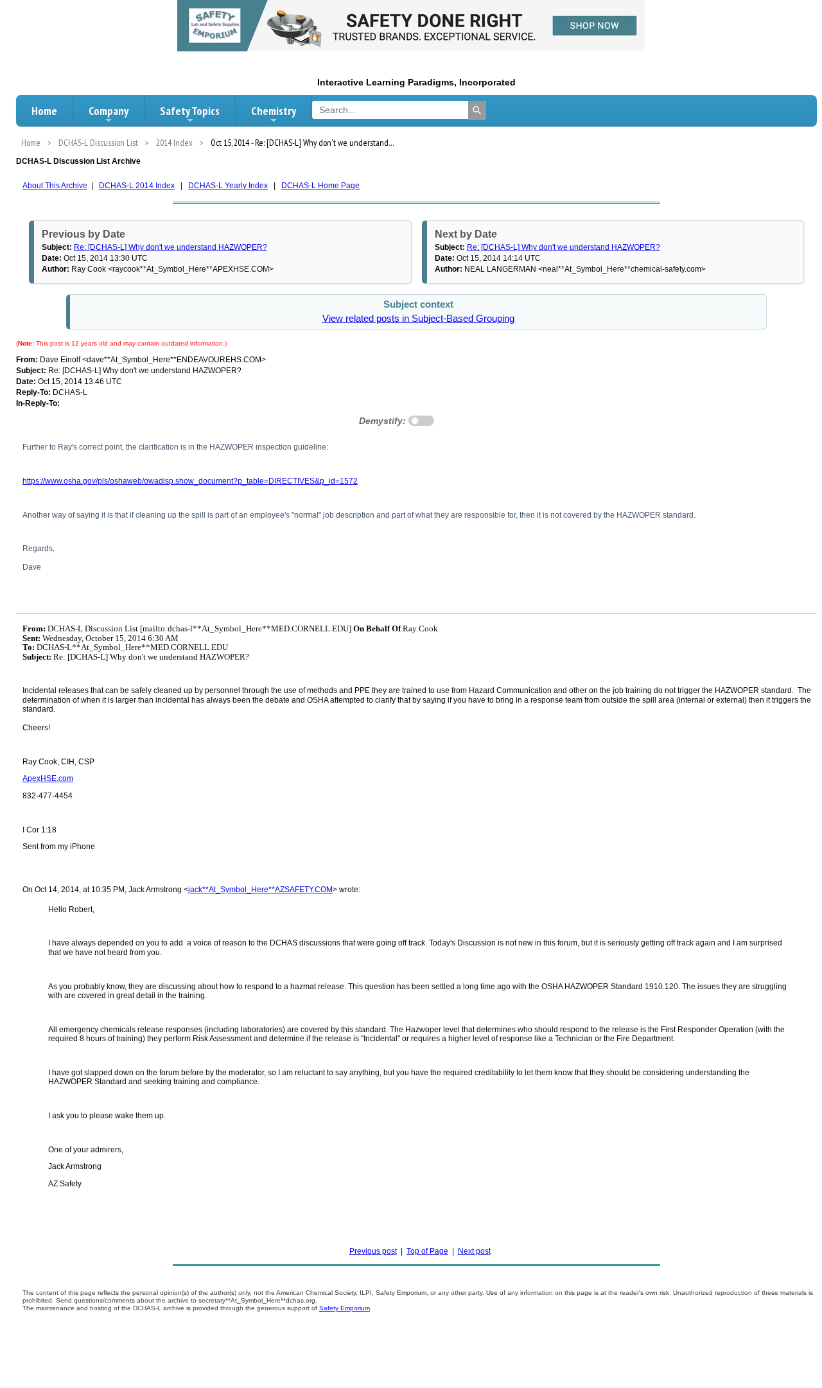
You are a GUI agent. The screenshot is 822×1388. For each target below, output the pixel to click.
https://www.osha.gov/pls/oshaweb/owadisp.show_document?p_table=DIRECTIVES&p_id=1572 (190, 481)
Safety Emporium (344, 1308)
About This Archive (54, 185)
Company (108, 110)
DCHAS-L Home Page (320, 185)
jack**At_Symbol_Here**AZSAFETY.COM (260, 889)
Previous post (373, 1251)
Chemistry (273, 110)
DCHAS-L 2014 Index (137, 185)
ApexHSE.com (47, 778)
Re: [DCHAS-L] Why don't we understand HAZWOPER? (170, 247)
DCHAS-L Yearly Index (228, 185)
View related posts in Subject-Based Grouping (418, 318)
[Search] (477, 110)
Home (44, 110)
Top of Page (427, 1251)
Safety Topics (190, 110)
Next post (474, 1251)
